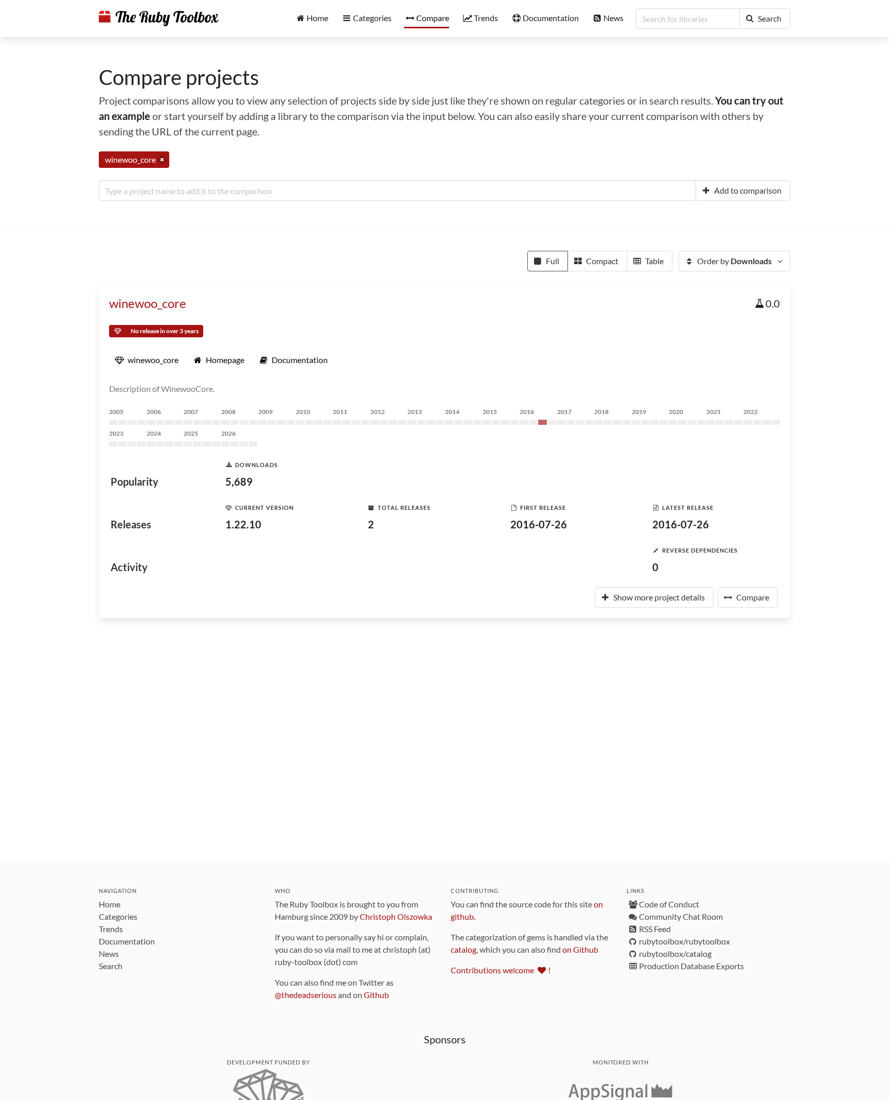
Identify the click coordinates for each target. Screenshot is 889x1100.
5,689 (239, 481)
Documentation (127, 941)
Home (109, 904)
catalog (463, 949)
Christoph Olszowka (396, 916)
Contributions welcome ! (500, 970)
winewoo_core (147, 303)
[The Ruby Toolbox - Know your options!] (159, 18)
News (109, 953)
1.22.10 (243, 524)
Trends (111, 929)
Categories (118, 916)
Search (110, 966)
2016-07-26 (538, 524)
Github (376, 995)
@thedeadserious (305, 995)
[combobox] (397, 190)
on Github (580, 949)
